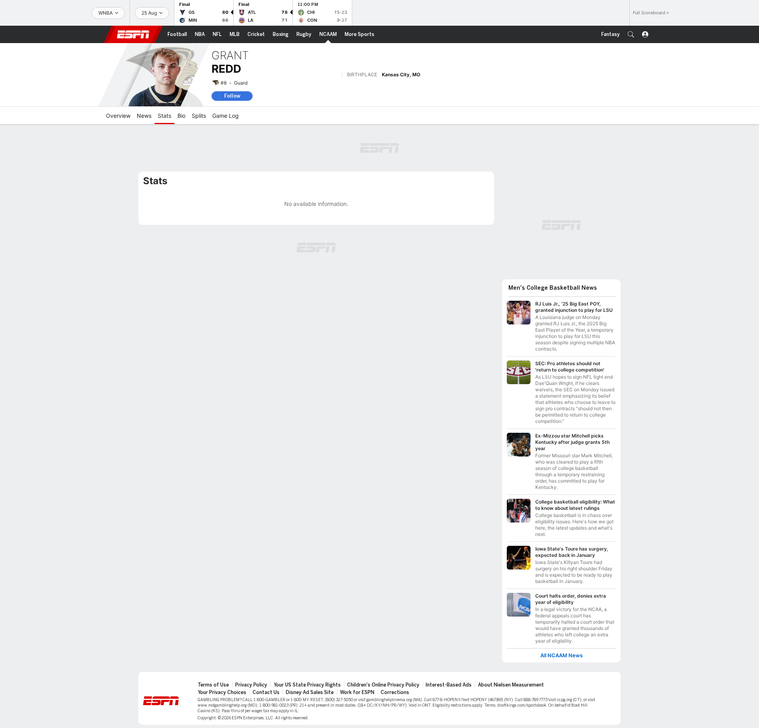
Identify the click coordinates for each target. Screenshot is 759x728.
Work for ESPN (357, 692)
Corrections (395, 692)
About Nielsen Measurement (511, 685)
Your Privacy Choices (222, 692)
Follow (232, 96)
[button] (631, 34)
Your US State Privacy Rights (307, 685)
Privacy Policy (251, 685)
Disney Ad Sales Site (310, 692)
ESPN (133, 34)
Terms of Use (213, 685)
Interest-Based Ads (449, 685)
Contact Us (266, 692)
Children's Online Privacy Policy (383, 685)
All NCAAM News (561, 655)
